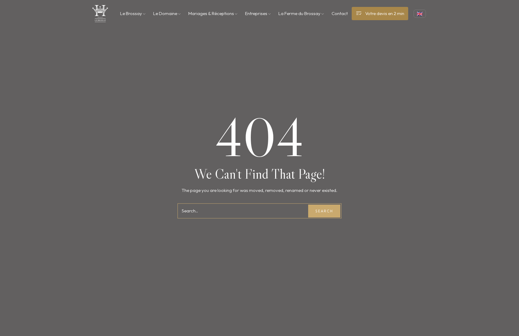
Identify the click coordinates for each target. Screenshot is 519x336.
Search (324, 211)
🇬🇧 (420, 14)
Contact (340, 13)
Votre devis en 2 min (384, 13)
